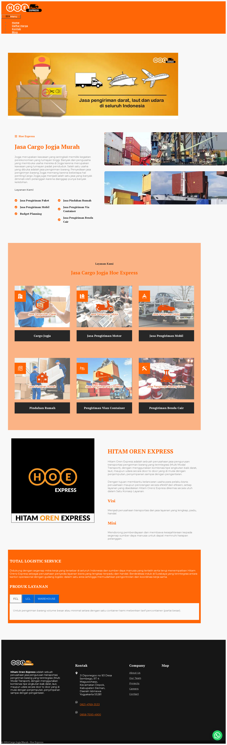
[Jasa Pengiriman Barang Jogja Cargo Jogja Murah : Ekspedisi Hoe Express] (26, 8)
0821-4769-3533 (90, 704)
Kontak (16, 29)
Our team (135, 678)
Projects (134, 683)
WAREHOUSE (46, 598)
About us (134, 672)
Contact (134, 694)
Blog (15, 32)
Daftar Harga (20, 25)
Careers (134, 688)
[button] (217, 735)
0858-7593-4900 (90, 714)
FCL (15, 598)
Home (15, 22)
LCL (28, 598)
